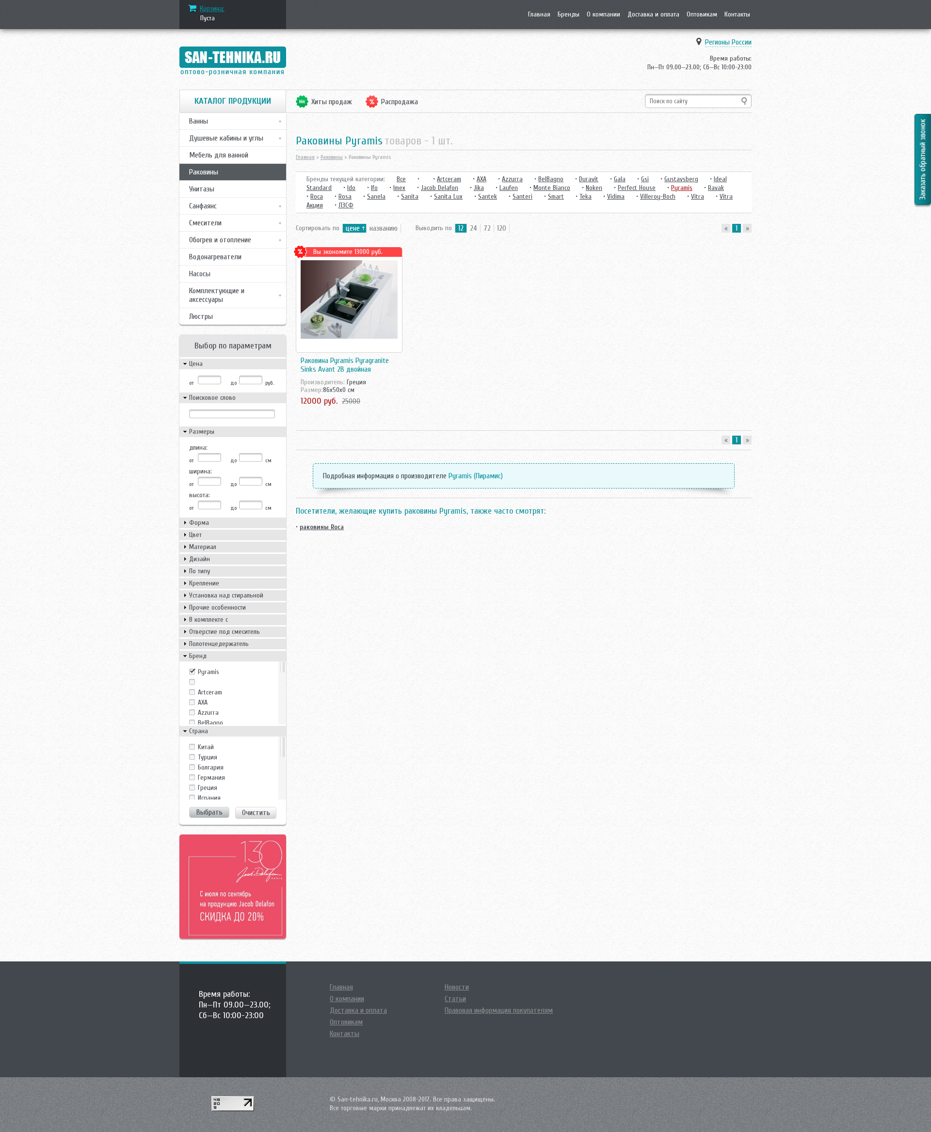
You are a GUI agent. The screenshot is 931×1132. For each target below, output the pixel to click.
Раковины (203, 172)
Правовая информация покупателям (499, 1010)
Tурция (207, 757)
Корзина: (212, 8)
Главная (539, 14)
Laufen (508, 188)
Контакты (737, 14)
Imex (399, 188)
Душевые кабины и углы (226, 138)
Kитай (206, 747)
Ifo (374, 188)
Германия (211, 777)
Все (401, 179)
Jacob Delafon (439, 188)
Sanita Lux (448, 196)
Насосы (199, 273)
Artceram (210, 692)
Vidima (616, 196)
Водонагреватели (215, 256)
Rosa (345, 196)
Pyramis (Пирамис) (476, 476)
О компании (603, 14)
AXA (203, 702)
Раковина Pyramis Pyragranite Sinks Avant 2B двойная (345, 365)
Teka (585, 196)
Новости (457, 987)
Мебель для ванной (218, 155)
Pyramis (208, 672)
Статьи (455, 998)
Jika (479, 188)
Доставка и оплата (653, 14)
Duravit (588, 179)
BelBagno (210, 723)
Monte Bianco (551, 188)
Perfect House (637, 188)
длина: (198, 447)
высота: (199, 495)
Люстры (201, 316)
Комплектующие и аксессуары (216, 295)
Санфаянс (203, 206)
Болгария (211, 767)
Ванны (198, 121)
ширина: (200, 471)
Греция (207, 788)
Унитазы (201, 189)
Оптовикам (702, 14)
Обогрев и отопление (220, 240)
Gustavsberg (681, 179)
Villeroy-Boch (657, 196)
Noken (594, 188)
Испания (209, 798)
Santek (487, 196)
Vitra (697, 196)
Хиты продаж (331, 101)
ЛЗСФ (345, 205)
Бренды (568, 14)
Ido (351, 188)
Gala (620, 179)
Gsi (645, 179)
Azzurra (208, 712)
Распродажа (399, 101)
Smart (556, 196)
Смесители (205, 223)
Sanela (376, 196)
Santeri (522, 196)
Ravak (716, 188)
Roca (316, 196)
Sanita (409, 196)
